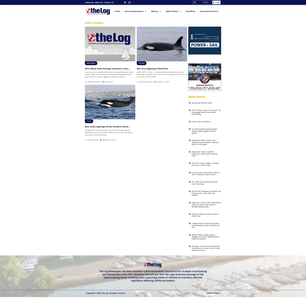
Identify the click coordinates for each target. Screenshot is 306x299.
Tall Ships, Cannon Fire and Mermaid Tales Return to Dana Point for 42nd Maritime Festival (206, 248)
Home (117, 11)
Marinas (154, 11)
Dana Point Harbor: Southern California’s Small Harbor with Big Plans (204, 154)
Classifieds (190, 11)
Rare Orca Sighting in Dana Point (152, 69)
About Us (99, 2)
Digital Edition (172, 11)
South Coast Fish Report (201, 122)
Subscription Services (209, 11)
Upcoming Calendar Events (202, 103)
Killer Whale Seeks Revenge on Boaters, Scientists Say (107, 69)
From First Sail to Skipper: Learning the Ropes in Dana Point (205, 164)
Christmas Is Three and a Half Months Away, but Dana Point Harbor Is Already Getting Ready (206, 205)
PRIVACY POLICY (213, 293)
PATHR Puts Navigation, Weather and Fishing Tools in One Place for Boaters (206, 193)
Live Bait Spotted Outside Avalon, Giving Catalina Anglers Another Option (205, 131)
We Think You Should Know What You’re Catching (204, 183)
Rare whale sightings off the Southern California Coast (107, 127)
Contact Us (109, 2)
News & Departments (134, 11)
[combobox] (202, 2)
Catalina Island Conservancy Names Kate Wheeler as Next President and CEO (206, 225)
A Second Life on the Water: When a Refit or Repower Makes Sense (206, 174)
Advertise (89, 2)
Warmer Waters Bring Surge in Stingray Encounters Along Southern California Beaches (205, 237)
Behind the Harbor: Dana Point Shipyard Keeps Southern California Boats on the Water (205, 142)
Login (217, 2)
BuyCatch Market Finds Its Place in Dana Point (205, 215)
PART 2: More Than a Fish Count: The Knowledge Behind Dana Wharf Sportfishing (206, 112)
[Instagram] (129, 2)
